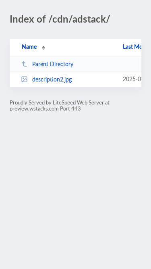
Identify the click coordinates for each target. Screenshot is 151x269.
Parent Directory (52, 64)
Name (29, 47)
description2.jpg (52, 80)
